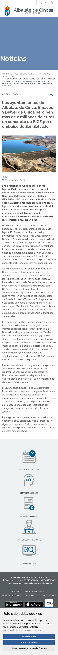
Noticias (10, 76)
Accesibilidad (30, 595)
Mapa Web (28, 592)
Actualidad (44, 74)
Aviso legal (39, 592)
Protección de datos (12, 595)
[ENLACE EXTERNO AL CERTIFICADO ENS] (49, 604)
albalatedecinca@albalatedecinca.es (36, 583)
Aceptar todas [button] (29, 637)
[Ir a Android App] (14, 604)
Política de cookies (47, 595)
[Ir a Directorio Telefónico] (40, 2)
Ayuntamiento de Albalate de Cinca (18, 74)
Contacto (17, 592)
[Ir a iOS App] (34, 604)
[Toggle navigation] (51, 11)
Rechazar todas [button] (29, 642)
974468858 (13, 583)
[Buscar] (52, 2)
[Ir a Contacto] (46, 2)
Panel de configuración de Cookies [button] (29, 648)
